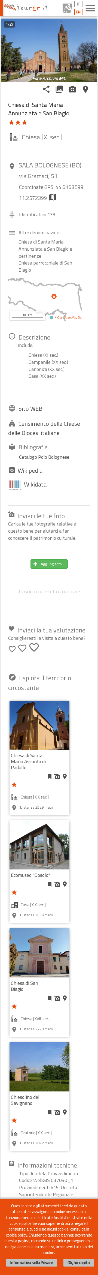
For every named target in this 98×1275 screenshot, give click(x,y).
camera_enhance (72, 89)
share (46, 89)
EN (78, 12)
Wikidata (35, 484)
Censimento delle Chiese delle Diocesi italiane (44, 428)
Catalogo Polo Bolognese (44, 457)
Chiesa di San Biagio (24, 986)
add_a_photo (57, 776)
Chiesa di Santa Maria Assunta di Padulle (28, 761)
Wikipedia (30, 470)
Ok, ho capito (79, 1262)
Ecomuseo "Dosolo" (30, 875)
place (85, 89)
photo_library (59, 89)
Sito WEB (30, 408)
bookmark (49, 776)
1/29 (9, 24)
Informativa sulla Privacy (31, 1262)
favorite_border (12, 649)
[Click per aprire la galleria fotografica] (49, 50)
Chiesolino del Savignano (25, 1100)
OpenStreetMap (67, 317)
